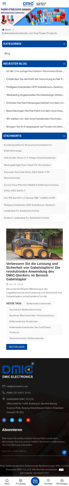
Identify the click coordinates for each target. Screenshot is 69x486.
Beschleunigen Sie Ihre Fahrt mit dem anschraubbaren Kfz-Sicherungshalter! (36, 110)
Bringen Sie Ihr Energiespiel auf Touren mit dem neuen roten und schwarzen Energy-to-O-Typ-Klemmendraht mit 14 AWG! (36, 126)
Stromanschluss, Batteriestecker (26, 338)
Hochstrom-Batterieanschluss (25, 309)
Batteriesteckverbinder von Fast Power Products (30, 330)
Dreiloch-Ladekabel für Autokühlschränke (26, 217)
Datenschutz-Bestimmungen (40, 465)
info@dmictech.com (17, 386)
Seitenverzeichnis (15, 465)
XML (58, 465)
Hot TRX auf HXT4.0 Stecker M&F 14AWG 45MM (29, 198)
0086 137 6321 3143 (19, 392)
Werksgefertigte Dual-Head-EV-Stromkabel (27, 165)
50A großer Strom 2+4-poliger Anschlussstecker (30, 157)
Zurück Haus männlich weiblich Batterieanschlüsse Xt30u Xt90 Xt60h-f (31, 188)
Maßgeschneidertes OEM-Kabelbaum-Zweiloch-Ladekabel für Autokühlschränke (30, 208)
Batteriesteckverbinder (39, 303)
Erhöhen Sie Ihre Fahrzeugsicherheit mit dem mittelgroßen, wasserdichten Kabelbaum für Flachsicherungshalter (36, 102)
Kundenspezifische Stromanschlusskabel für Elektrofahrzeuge (28, 148)
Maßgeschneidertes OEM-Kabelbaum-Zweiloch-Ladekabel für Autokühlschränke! (36, 87)
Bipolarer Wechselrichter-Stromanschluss (31, 315)
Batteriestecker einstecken (23, 321)
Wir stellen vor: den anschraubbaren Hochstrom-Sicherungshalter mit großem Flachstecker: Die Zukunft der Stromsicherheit (36, 118)
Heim (8, 29)
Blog (7, 53)
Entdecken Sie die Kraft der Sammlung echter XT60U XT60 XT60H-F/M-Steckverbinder (36, 79)
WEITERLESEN (16, 346)
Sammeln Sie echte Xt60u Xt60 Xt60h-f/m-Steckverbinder (27, 175)
